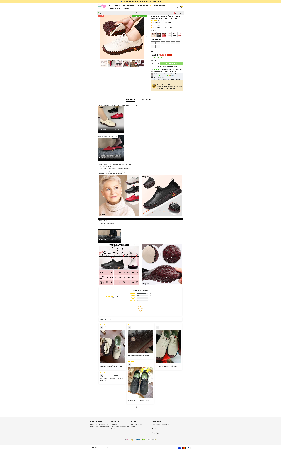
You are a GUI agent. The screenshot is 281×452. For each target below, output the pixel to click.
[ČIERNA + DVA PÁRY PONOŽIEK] (174, 34)
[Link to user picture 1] (112, 346)
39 (173, 42)
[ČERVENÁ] (164, 34)
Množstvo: (154, 60)
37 (163, 42)
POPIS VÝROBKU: (130, 99)
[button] (99, 37)
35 (153, 42)
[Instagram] (157, 433)
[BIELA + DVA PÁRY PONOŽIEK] (169, 34)
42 (158, 46)
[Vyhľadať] (177, 7)
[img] (103, 325)
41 (153, 46)
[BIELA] (153, 34)
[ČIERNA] (158, 34)
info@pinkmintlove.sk (160, 428)
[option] (122, 37)
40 (178, 42)
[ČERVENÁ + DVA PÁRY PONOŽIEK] (179, 34)
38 (168, 42)
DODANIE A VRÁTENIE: (145, 99)
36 (158, 42)
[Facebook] (153, 433)
